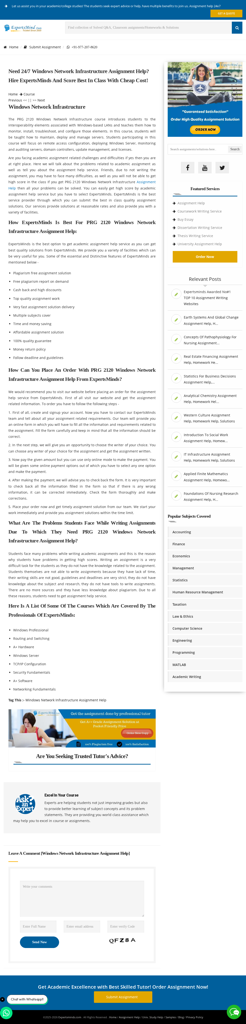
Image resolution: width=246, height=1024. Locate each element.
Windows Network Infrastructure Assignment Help (65, 700)
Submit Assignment (45, 47)
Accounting (181, 532)
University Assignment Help (200, 244)
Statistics (180, 580)
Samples (171, 1017)
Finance (178, 544)
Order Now (205, 256)
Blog (181, 1017)
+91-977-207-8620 (83, 47)
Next (41, 100)
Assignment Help (191, 203)
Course (29, 94)
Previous (15, 100)
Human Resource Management (197, 592)
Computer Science (187, 628)
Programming (183, 652)
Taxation (179, 604)
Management (183, 568)
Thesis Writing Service (195, 235)
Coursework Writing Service (200, 211)
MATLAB (179, 664)
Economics (181, 556)
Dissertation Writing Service (200, 227)
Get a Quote (226, 13)
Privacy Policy (194, 1017)
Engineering (182, 640)
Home (13, 47)
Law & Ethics (182, 616)
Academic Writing (186, 676)
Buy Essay (185, 219)
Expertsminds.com (70, 1017)
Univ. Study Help (152, 1017)
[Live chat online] (234, 1012)
